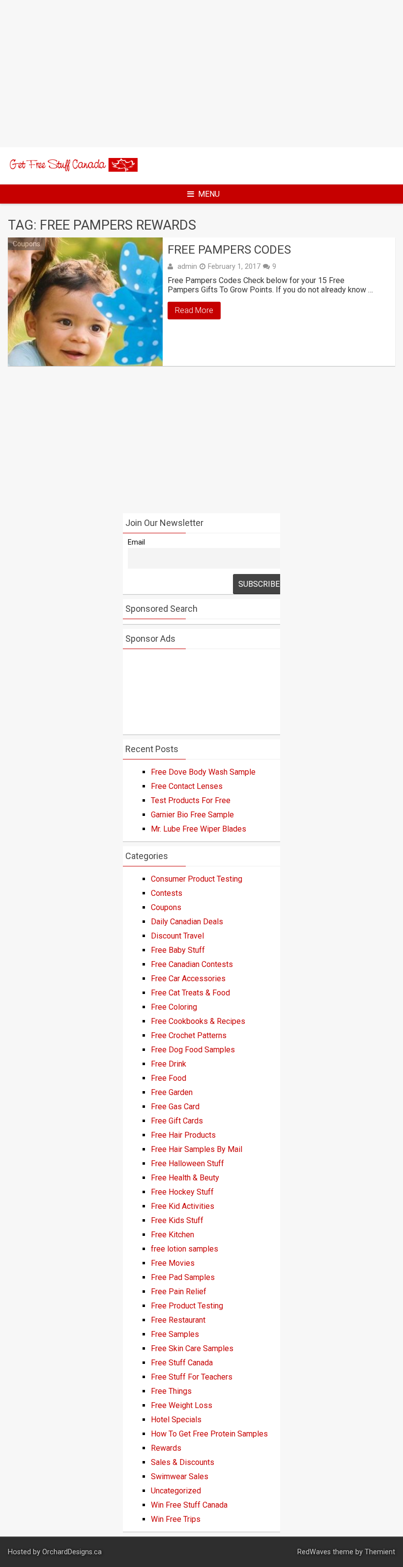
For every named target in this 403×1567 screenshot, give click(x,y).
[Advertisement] (201, 73)
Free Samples (175, 1334)
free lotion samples (184, 1249)
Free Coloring (174, 1007)
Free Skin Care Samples (192, 1348)
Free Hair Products (183, 1135)
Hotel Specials (176, 1419)
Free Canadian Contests (192, 964)
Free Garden (172, 1092)
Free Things (171, 1391)
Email (136, 542)
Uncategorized (176, 1490)
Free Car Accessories (188, 978)
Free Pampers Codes (229, 250)
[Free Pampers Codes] (85, 301)
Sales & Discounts (182, 1462)
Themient (380, 1552)
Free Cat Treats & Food (190, 992)
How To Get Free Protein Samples (209, 1433)
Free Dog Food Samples (193, 1049)
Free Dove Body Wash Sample (203, 772)
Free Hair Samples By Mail (196, 1149)
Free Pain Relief (178, 1291)
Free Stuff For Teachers (191, 1377)
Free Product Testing (187, 1305)
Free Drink (168, 1064)
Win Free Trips (176, 1519)
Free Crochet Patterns (189, 1035)
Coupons (26, 244)
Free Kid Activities (182, 1206)
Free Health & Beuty (185, 1177)
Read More (194, 310)
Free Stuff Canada (182, 1362)
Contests (166, 893)
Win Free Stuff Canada (189, 1505)
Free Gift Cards (177, 1120)
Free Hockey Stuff (182, 1192)
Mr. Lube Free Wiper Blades (198, 829)
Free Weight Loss (181, 1405)
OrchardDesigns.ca (72, 1552)
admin (187, 266)
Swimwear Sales (179, 1476)
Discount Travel (177, 935)
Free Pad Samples (183, 1277)
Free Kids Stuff (177, 1220)
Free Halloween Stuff (187, 1163)
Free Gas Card (175, 1106)
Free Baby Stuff (178, 950)
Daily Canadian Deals (187, 921)
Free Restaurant (178, 1320)
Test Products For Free (190, 800)
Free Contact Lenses (187, 786)
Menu (209, 194)
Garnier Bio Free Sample (192, 814)
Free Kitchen (172, 1234)
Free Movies (173, 1263)
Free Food (168, 1078)
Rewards (166, 1448)
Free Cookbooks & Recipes (198, 1021)
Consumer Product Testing (196, 879)
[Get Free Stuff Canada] (73, 169)
